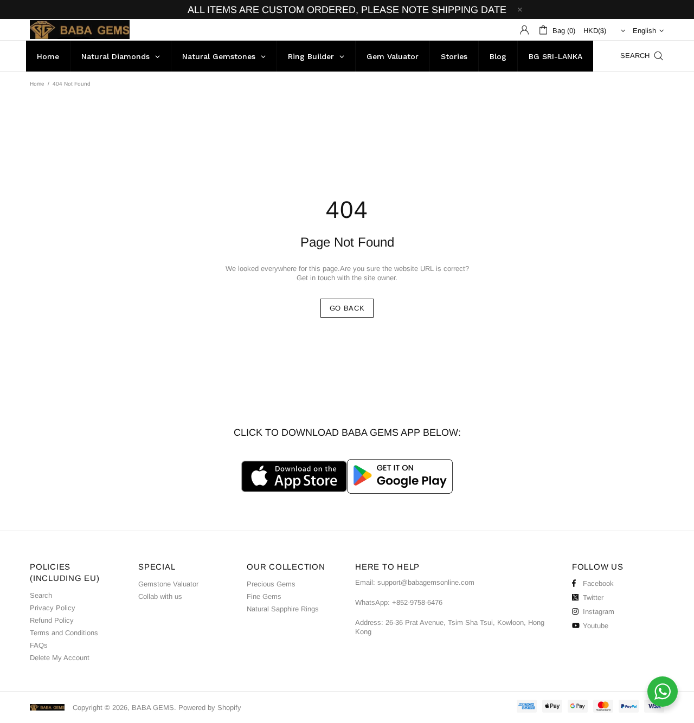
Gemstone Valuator (168, 584)
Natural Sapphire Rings (283, 609)
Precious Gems (271, 584)
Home (37, 84)
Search (41, 595)
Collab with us (160, 596)
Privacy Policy (52, 608)
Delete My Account (59, 658)
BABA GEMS (80, 29)
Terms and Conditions (64, 633)
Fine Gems (264, 596)
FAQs (39, 645)
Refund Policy (52, 620)
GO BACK (347, 308)
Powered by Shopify (209, 707)
